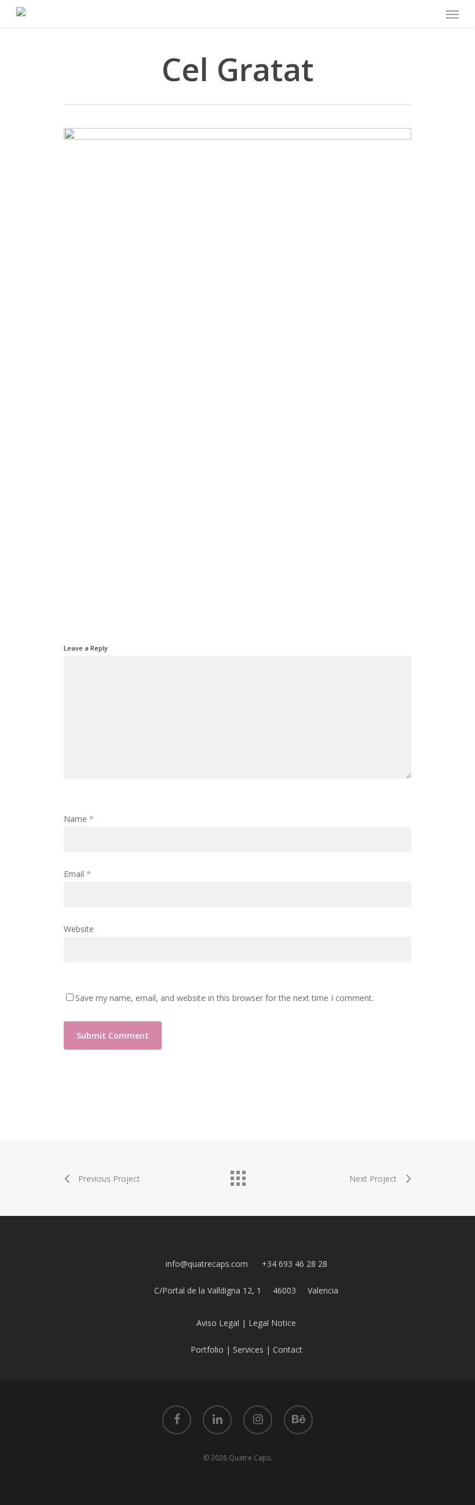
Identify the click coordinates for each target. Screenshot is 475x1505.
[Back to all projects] (237, 1175)
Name (79, 818)
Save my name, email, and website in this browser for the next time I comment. (224, 997)
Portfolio (207, 1349)
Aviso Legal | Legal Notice (246, 1322)
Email (77, 873)
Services (248, 1349)
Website (79, 928)
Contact (287, 1349)
